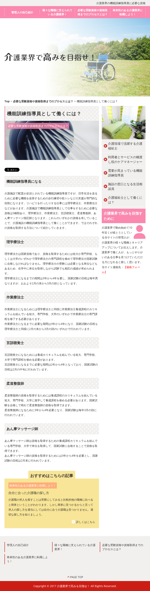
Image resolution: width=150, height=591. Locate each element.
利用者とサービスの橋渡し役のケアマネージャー (125, 159)
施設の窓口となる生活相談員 (125, 186)
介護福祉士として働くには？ (125, 199)
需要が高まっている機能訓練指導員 (125, 172)
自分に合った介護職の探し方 (28, 493)
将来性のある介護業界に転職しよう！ (128, 12)
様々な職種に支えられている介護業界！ (57, 12)
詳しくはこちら (85, 522)
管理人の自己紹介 (22, 12)
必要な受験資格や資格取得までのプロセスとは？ (93, 12)
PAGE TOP (76, 577)
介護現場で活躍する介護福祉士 (125, 145)
